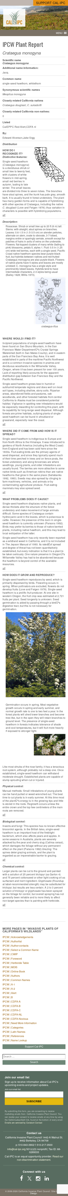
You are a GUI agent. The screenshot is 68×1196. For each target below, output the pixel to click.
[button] (59, 33)
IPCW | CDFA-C (12, 1010)
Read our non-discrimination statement (40, 1158)
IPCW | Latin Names (14, 1032)
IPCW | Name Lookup (15, 1040)
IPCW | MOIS (10, 967)
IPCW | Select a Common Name (21, 950)
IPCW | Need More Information (20, 1023)
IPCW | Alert (9, 993)
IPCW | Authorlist (12, 941)
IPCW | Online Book (14, 971)
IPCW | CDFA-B (12, 1006)
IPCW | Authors (11, 975)
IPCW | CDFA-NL (12, 1014)
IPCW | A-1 (9, 984)
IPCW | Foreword (12, 958)
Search (34, 1062)
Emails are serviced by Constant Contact (23, 1122)
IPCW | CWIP (10, 954)
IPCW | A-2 (9, 988)
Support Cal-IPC (50, 2)
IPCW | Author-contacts (15, 945)
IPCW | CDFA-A (12, 1001)
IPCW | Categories (13, 1027)
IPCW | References (13, 1036)
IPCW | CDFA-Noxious (15, 1019)
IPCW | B (8, 997)
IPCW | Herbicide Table (16, 963)
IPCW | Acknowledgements (18, 937)
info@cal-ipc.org (16, 1149)
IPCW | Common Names (16, 980)
